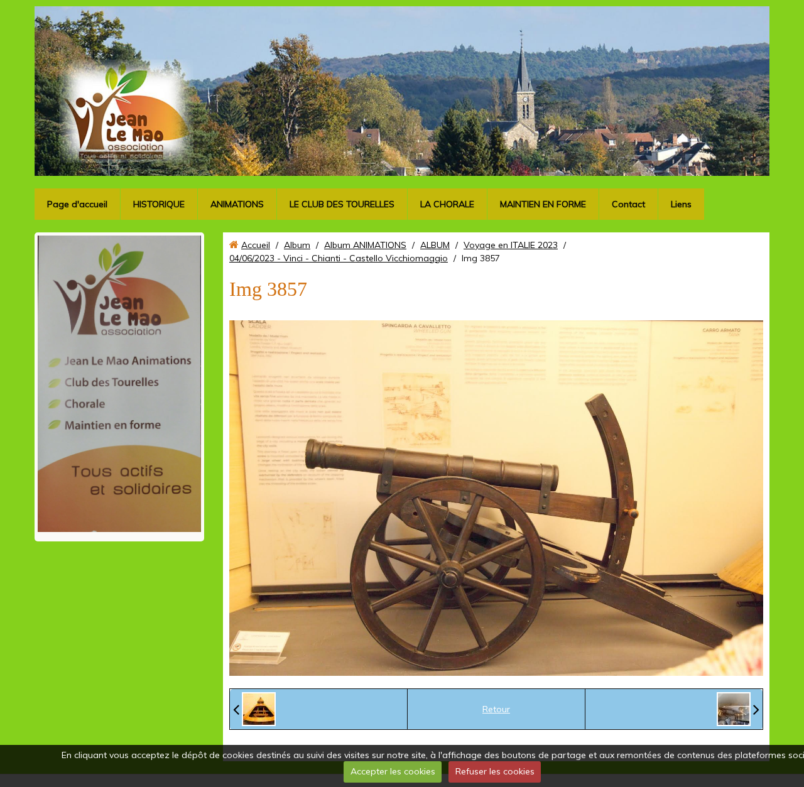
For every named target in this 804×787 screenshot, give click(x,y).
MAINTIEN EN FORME (543, 204)
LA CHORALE (447, 204)
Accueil (255, 245)
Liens (681, 204)
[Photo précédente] (254, 709)
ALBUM (435, 245)
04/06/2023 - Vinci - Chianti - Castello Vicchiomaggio (338, 258)
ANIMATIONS (237, 204)
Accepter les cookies (392, 771)
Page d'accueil (77, 204)
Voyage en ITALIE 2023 (511, 245)
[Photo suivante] (738, 709)
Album (297, 245)
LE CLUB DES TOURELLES (342, 204)
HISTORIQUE (159, 204)
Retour (496, 709)
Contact (628, 204)
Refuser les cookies (495, 771)
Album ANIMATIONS (365, 245)
